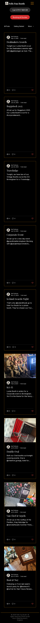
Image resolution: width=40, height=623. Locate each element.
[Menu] (32, 3)
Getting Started (19, 26)
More (30, 26)
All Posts (7, 26)
